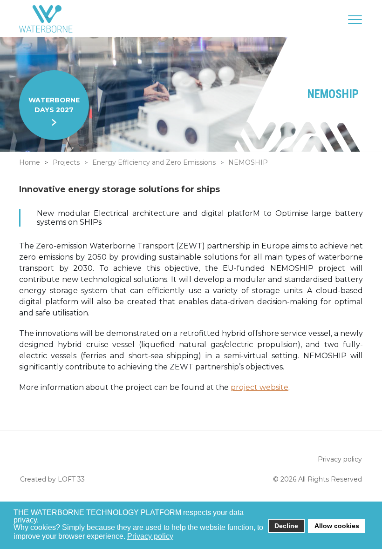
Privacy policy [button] (150, 536)
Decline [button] (286, 525)
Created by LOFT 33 (52, 479)
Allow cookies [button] (336, 525)
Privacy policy (340, 459)
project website (259, 387)
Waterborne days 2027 (54, 105)
